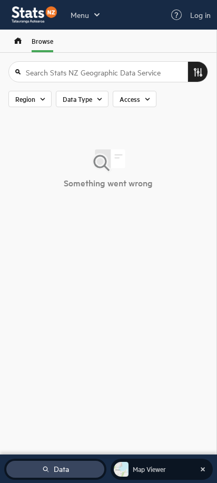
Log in (200, 15)
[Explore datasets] (17, 41)
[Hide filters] (198, 72)
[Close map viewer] (202, 469)
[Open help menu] (176, 15)
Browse (42, 41)
